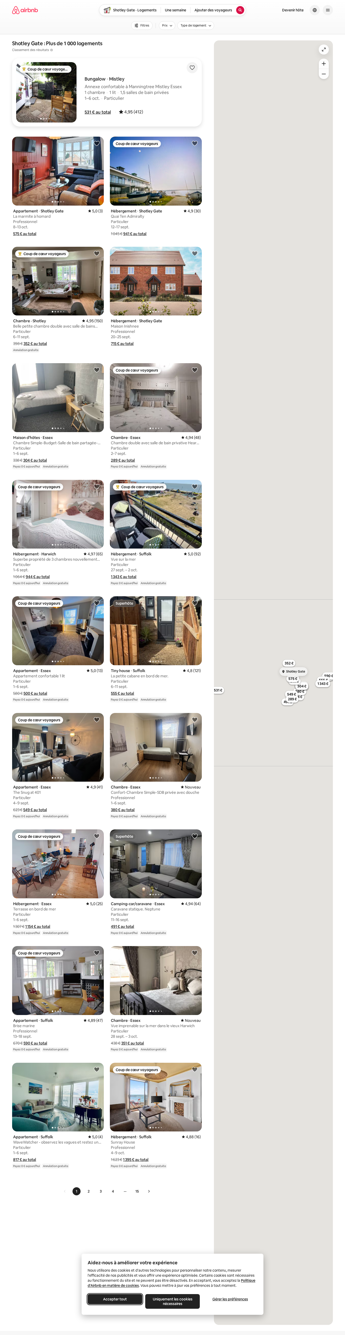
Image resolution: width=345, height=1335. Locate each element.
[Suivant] (148, 1191)
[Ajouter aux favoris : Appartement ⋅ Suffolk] (97, 953)
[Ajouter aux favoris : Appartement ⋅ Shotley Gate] (97, 143)
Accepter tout (115, 1299)
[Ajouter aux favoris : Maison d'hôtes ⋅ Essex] (97, 370)
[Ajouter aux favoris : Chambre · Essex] (195, 370)
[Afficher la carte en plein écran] (324, 49)
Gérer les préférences (230, 1299)
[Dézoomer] (324, 64)
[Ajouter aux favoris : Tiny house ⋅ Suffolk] (195, 603)
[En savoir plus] (51, 50)
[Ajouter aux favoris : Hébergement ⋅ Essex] (97, 836)
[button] (98, 112)
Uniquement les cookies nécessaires (172, 1301)
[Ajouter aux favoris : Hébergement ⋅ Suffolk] (195, 486)
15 (137, 1191)
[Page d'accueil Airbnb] (25, 10)
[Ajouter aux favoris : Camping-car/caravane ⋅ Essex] (195, 836)
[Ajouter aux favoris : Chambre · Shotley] (97, 253)
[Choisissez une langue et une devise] (315, 10)
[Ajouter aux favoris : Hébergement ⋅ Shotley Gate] (195, 143)
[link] (64, 1191)
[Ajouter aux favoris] (192, 67)
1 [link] (76, 1191)
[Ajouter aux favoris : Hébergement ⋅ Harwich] (97, 486)
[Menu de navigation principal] (328, 10)
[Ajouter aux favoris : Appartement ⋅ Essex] (97, 603)
